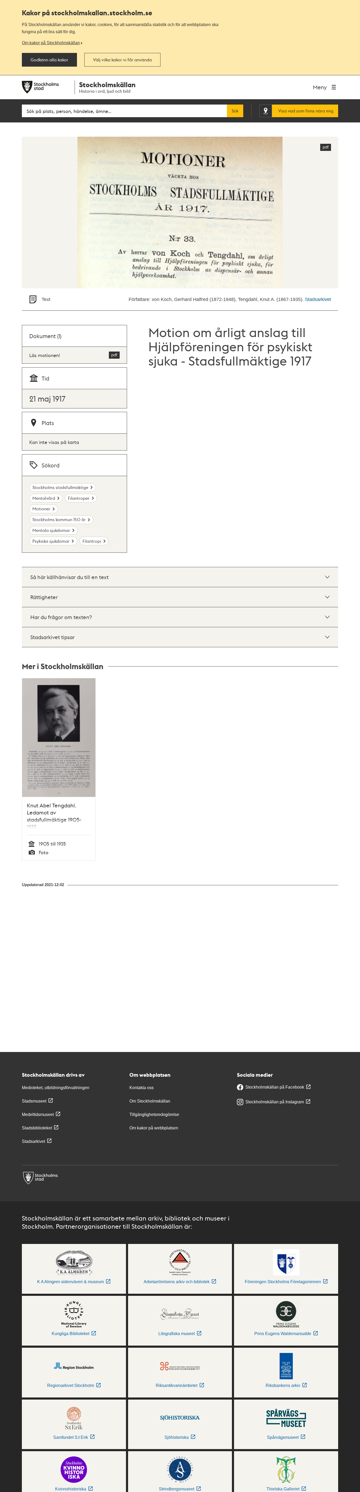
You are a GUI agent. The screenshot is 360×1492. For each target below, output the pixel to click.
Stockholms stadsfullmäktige (60, 487)
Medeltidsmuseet (38, 1114)
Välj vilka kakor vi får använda (122, 59)
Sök (235, 110)
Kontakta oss (141, 1087)
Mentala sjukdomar (51, 530)
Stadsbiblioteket (37, 1128)
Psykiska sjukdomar (51, 541)
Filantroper (79, 498)
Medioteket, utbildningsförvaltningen (55, 1087)
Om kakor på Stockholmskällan (51, 42)
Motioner (41, 508)
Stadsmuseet (34, 1101)
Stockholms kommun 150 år (59, 519)
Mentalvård (43, 498)
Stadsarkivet (318, 299)
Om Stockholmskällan (149, 1101)
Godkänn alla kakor (49, 59)
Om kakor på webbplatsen (153, 1128)
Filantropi (91, 541)
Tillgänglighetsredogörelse (154, 1114)
